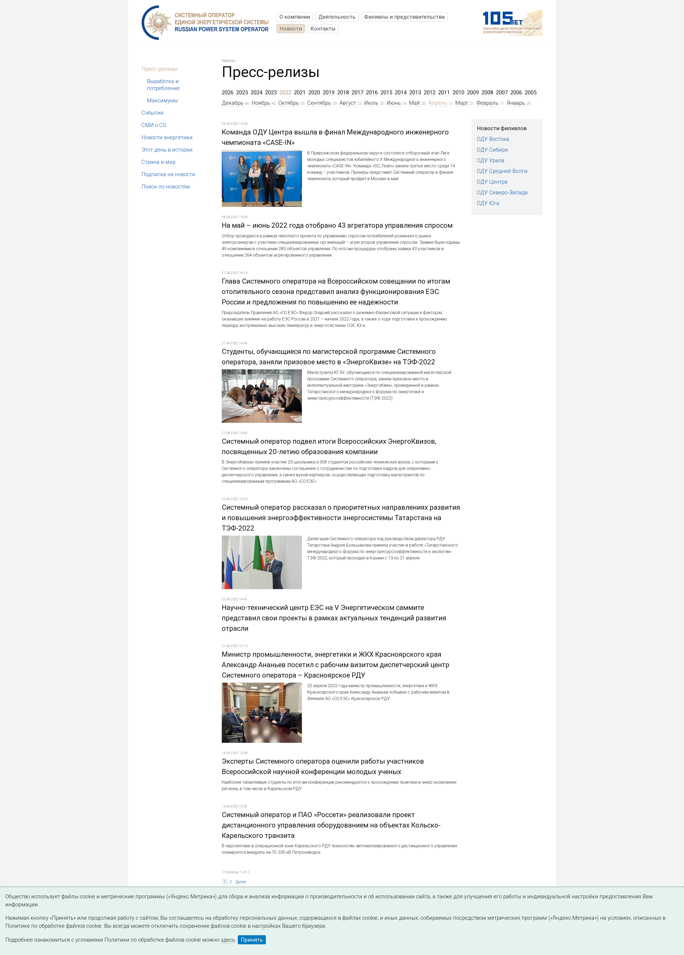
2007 (502, 92)
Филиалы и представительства (404, 17)
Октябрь (289, 103)
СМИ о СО (154, 125)
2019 (329, 92)
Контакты (323, 28)
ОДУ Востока (493, 139)
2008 (487, 92)
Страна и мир (159, 162)
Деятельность (337, 17)
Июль (372, 103)
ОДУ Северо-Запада (502, 192)
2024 (256, 92)
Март (462, 103)
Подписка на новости (168, 174)
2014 (401, 92)
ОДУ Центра (492, 182)
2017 (357, 92)
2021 (300, 92)
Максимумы (162, 100)
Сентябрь (319, 103)
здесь (228, 940)
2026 (228, 92)
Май (415, 103)
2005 (531, 92)
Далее (240, 882)
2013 (415, 92)
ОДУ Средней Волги (502, 171)
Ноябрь (261, 103)
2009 (473, 92)
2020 (314, 92)
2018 (343, 92)
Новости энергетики (167, 137)
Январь (516, 103)
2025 (242, 92)
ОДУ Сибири (492, 149)
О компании (294, 17)
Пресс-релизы (159, 69)
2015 (386, 92)
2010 (458, 92)
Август (348, 103)
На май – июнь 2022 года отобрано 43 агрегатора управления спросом (337, 225)
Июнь (394, 103)
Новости (290, 28)
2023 (271, 92)
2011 (444, 92)
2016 (372, 92)
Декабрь (233, 103)
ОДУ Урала (490, 160)
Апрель (438, 103)
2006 (516, 92)
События (153, 113)
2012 (430, 92)
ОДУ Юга (488, 203)
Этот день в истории (167, 149)
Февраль (488, 103)
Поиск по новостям (166, 186)
